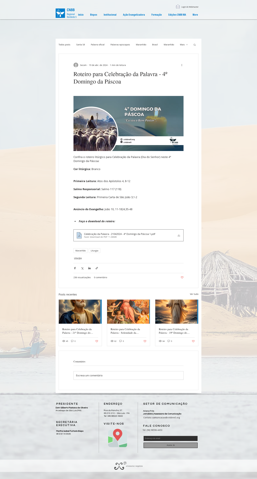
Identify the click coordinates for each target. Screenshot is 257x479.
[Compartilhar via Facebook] (74, 268)
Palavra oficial (98, 44)
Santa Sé (80, 44)
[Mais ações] (182, 65)
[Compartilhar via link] (96, 268)
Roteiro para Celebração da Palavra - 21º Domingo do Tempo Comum (77, 330)
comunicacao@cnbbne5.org (166, 417)
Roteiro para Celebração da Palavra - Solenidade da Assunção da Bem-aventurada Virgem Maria (126, 330)
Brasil (155, 44)
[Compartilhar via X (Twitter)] (82, 268)
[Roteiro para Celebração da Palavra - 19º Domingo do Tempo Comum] (176, 312)
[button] (110, 15)
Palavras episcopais (120, 44)
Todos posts (64, 44)
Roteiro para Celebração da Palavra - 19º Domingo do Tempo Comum (173, 330)
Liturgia (94, 250)
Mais (182, 44)
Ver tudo (194, 294)
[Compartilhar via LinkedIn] (89, 268)
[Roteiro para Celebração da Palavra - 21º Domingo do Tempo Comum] (80, 312)
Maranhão (141, 44)
